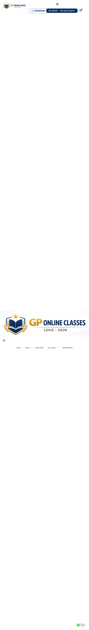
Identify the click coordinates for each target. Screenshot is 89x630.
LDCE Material (67, 348)
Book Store (39, 348)
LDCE (27, 348)
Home (18, 348)
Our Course (52, 348)
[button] (57, 4)
